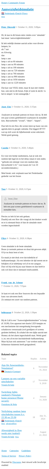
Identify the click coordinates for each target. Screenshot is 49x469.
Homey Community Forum (13, 3)
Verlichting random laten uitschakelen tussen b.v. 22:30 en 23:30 (13, 414)
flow (3, 17)
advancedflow (11, 424)
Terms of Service (8, 456)
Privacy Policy (25, 456)
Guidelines (26, 451)
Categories (14, 451)
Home (4, 451)
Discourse (16, 462)
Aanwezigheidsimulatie (17, 9)
